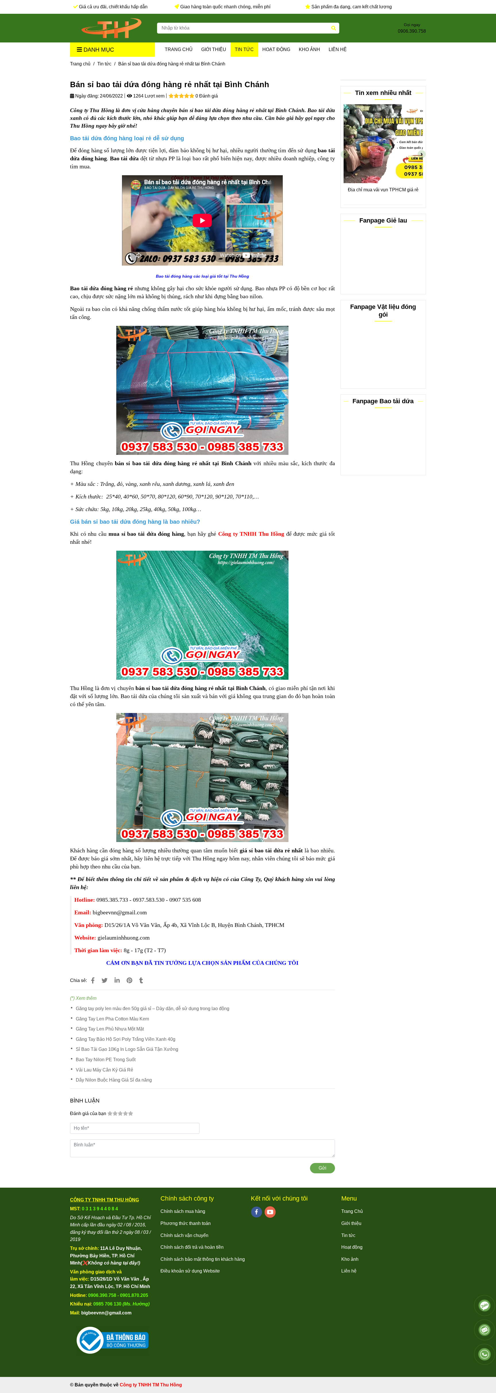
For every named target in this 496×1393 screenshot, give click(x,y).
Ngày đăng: (86, 95)
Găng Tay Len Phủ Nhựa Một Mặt (110, 1028)
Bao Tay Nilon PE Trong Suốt (105, 1059)
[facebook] (256, 1212)
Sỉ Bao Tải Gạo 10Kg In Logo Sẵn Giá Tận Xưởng (127, 1049)
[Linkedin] (117, 980)
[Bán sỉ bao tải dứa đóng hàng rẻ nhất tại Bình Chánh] (111, 28)
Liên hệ (338, 49)
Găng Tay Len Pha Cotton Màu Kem (112, 1018)
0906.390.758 (412, 31)
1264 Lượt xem (148, 95)
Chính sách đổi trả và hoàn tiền (192, 1247)
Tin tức (244, 49)
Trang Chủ (179, 49)
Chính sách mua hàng (182, 1211)
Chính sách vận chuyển (184, 1235)
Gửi (322, 1168)
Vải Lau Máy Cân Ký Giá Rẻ (104, 1069)
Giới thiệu (213, 49)
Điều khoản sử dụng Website (190, 1271)
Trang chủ (80, 63)
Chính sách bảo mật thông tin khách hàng (202, 1259)
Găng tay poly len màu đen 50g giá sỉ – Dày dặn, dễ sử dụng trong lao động (152, 1008)
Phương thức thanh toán (185, 1223)
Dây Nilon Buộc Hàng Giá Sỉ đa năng (114, 1080)
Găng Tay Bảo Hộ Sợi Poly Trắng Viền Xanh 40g (125, 1039)
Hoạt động (276, 49)
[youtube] (270, 1212)
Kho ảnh (309, 49)
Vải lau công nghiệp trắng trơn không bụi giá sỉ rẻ (383, 193)
